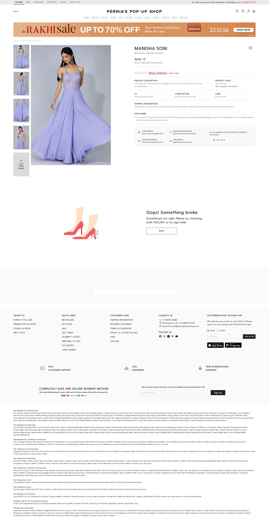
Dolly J (100, 413)
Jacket (88, 489)
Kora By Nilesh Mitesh (21, 435)
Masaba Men (37, 432)
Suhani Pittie (136, 444)
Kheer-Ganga (190, 427)
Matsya (65, 420)
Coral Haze (59, 444)
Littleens (139, 496)
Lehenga (35, 482)
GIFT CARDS (67, 332)
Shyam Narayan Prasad (203, 418)
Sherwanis (65, 451)
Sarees (42, 451)
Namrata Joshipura (131, 418)
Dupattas (211, 451)
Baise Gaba (178, 413)
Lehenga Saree (238, 451)
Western (55, 463)
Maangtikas (80, 470)
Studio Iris (165, 420)
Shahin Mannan (197, 420)
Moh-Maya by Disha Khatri (43, 442)
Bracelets (39, 470)
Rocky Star (128, 413)
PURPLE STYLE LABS (22, 320)
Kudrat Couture (240, 430)
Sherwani (43, 461)
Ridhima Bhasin (174, 415)
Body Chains (117, 470)
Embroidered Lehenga (48, 482)
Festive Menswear (104, 463)
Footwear (135, 463)
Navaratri (61, 503)
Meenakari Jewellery (170, 470)
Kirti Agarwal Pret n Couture (179, 496)
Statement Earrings (34, 473)
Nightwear (220, 451)
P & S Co (26, 496)
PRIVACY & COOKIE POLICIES (124, 332)
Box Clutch (39, 475)
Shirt (100, 489)
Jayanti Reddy (243, 413)
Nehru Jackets (52, 489)
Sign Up (218, 392)
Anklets (136, 470)
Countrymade (48, 427)
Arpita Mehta (43, 420)
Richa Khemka (127, 420)
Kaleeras (89, 470)
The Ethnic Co (202, 427)
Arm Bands (127, 470)
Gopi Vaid (17, 420)
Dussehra (70, 503)
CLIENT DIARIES (69, 349)
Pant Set (116, 463)
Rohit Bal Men (144, 427)
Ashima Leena (78, 418)
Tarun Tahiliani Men (81, 430)
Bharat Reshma (223, 427)
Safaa (118, 420)
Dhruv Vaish (37, 427)
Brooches (147, 463)
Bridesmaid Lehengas (122, 451)
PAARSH (46, 432)
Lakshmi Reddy (55, 496)
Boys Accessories (139, 489)
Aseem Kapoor (221, 420)
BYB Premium (196, 496)
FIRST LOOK (75, 2)
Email (212, 330)
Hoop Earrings (78, 473)
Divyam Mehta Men (75, 427)
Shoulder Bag (18, 475)
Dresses (73, 451)
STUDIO (63, 2)
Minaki (193, 442)
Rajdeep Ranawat (131, 415)
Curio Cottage (19, 442)
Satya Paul (52, 413)
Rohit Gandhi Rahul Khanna (60, 418)
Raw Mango (18, 413)
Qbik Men (93, 430)
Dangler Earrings (49, 473)
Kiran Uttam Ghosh (27, 415)
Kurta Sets (34, 451)
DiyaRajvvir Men (187, 430)
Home (15, 40)
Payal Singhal (31, 418)
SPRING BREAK (166, 432)
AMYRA (81, 444)
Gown (80, 451)
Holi (21, 503)
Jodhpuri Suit (185, 461)
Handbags (166, 473)
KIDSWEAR (52, 2)
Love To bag (72, 442)
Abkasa (152, 430)
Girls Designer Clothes (21, 482)
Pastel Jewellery (217, 470)
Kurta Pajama (173, 461)
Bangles (53, 470)
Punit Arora (69, 432)
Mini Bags (234, 473)
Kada (116, 473)
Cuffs (32, 470)
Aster (124, 442)
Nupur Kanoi (70, 415)
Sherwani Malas (30, 463)
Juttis (140, 473)
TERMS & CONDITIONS (120, 328)
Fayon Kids (17, 496)
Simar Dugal (80, 420)
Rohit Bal (194, 415)
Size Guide (174, 73)
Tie (141, 463)
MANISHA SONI (150, 48)
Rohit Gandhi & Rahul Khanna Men (119, 432)
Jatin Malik (102, 430)
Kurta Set (72, 482)
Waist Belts (181, 473)
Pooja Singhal (41, 413)
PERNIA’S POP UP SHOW (24, 324)
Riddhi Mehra (162, 415)
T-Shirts (129, 461)
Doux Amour (240, 442)
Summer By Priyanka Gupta (161, 413)
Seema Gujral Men (141, 432)
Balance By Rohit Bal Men (201, 432)
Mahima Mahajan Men (21, 432)
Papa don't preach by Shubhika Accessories (102, 444)
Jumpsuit (232, 461)
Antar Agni (62, 413)
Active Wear (125, 463)
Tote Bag (243, 473)
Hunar (129, 442)
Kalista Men (214, 430)
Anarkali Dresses (90, 482)
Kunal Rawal (171, 427)
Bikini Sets (171, 451)
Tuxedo (194, 461)
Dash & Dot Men (25, 427)
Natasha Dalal (29, 413)
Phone (222, 330)
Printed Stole (80, 475)
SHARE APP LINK (249, 336)
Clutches (157, 473)
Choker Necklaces (92, 473)
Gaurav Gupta (43, 418)
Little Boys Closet (69, 496)
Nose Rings (70, 470)
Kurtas (50, 461)
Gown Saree (250, 451)
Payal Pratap (107, 415)
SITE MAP (114, 341)
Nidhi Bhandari (31, 444)
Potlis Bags (148, 473)
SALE (64, 328)
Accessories (242, 461)
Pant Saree (19, 454)
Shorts (122, 461)
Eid (41, 503)
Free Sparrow (112, 496)
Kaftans (103, 451)
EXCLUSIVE (67, 324)
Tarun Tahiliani (19, 418)
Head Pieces (106, 470)
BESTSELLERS (68, 320)
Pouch (173, 473)
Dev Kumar (243, 427)
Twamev (180, 427)
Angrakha (202, 461)
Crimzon (165, 444)
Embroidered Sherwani (76, 489)
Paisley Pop (125, 444)
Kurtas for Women (53, 451)
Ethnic (48, 463)
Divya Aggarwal (186, 418)
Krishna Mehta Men (20, 430)
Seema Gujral (228, 415)
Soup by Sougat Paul (245, 418)
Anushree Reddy (73, 413)
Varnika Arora (60, 442)
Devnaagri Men (35, 430)
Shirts (36, 461)
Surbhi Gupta (98, 420)
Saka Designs (149, 496)
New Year (134, 503)
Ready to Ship (30, 454)
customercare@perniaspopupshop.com (180, 326)
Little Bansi (35, 496)
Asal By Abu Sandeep (89, 413)
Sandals (129, 473)
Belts (135, 473)
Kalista (16, 415)
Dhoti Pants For (111, 482)
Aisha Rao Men (162, 430)
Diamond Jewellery (246, 470)
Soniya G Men (154, 432)
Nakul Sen (61, 415)
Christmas (104, 503)
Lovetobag (230, 442)
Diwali (15, 503)
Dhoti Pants (136, 451)
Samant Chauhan (162, 418)
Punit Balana (118, 415)
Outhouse (101, 442)
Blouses (229, 451)
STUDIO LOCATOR (21, 328)
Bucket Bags (224, 473)
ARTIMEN (145, 430)
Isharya (29, 442)
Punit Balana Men (48, 430)
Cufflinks (41, 463)
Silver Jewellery (19, 473)
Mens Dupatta (222, 461)
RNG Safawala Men (97, 432)
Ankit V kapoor (61, 427)
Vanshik (108, 427)
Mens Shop (92, 463)
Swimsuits (203, 451)
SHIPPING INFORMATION (121, 320)
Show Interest (158, 72)
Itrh (135, 420)
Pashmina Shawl (51, 475)
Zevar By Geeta (139, 442)
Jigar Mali (142, 420)
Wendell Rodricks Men (181, 432)
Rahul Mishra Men (82, 432)
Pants (62, 461)
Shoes (122, 473)
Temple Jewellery (231, 470)
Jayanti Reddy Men (219, 432)
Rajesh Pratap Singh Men (93, 427)
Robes (115, 461)
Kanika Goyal (219, 418)
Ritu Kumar (185, 415)
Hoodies (109, 461)
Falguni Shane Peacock (113, 413)
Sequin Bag (29, 475)
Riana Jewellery (204, 442)
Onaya (220, 413)
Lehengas (17, 451)
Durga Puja (94, 503)
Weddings (113, 503)
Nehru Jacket (28, 461)
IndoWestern (64, 463)
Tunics (109, 451)
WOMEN (19, 2)
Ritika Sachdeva (148, 444)
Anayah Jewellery (218, 442)
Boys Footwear (125, 489)
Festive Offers (42, 454)
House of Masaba (29, 420)
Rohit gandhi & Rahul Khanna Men (125, 427)
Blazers (136, 461)
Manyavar (198, 413)
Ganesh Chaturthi (81, 503)
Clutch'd (93, 442)
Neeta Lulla (106, 418)
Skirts (179, 451)
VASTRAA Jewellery (113, 442)
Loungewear (18, 463)
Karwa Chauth (123, 503)
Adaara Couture (154, 420)
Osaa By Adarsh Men (141, 413)
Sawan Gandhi (55, 420)
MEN (28, 2)
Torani (71, 420)
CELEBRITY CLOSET (71, 337)
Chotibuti (44, 496)
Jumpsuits (193, 451)
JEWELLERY (38, 2)
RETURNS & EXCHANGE (120, 324)
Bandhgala (212, 461)
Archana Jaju (110, 420)
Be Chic (51, 444)
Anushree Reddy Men (116, 430)
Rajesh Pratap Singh (147, 415)
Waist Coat (76, 461)
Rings (46, 470)
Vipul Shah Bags (71, 444)
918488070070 (249, 2)
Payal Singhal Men (57, 432)
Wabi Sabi (155, 427)
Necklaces (17, 470)
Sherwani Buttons (154, 461)
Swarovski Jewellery (188, 470)
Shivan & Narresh (210, 413)
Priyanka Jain (230, 418)
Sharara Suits (63, 482)
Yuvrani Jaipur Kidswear (95, 496)
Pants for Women (148, 451)
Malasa (89, 420)
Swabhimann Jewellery (155, 442)
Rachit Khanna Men (132, 430)
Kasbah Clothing (226, 430)
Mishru (53, 415)
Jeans (164, 461)
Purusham (212, 427)
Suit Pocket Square (97, 461)
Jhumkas (60, 473)
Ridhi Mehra (188, 413)
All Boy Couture (161, 496)
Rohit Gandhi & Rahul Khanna (210, 415)
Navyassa (81, 496)
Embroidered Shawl (66, 475)
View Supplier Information (226, 86)
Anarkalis (25, 451)
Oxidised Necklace (107, 473)
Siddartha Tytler (241, 415)
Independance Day (31, 503)
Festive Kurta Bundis (79, 463)
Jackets (185, 451)
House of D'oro (184, 442)
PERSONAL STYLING (71, 341)
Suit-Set (143, 461)
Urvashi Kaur (209, 420)
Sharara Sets (89, 451)
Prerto (158, 444)
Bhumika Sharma (147, 418)
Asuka (163, 427)
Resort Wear (161, 451)
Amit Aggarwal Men (64, 430)
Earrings (26, 470)
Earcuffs (97, 470)
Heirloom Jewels (146, 470)
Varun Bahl (96, 418)
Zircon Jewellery (203, 470)
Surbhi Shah (174, 418)
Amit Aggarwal (117, 418)
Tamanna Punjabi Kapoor (180, 420)
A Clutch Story (18, 444)
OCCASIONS (68, 345)
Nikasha (88, 418)
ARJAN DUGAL (174, 430)
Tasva (15, 427)
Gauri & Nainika (231, 413)
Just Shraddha (171, 442)
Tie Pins (85, 461)
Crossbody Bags (212, 473)
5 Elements (43, 444)
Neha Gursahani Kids (127, 496)
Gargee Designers (201, 430)
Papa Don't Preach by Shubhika (89, 415)
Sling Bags (200, 473)
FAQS (112, 337)
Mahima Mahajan (43, 415)
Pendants (157, 470)
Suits (56, 461)
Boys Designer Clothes (21, 489)
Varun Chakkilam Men (236, 432)
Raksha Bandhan (50, 503)
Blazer (95, 489)
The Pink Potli (83, 442)
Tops (97, 451)
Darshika (234, 427)
